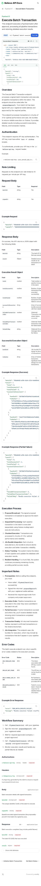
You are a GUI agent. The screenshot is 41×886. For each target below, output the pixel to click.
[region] (20, 198)
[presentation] (19, 35)
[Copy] (28, 35)
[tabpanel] (20, 76)
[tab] (5, 65)
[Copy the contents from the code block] (36, 41)
